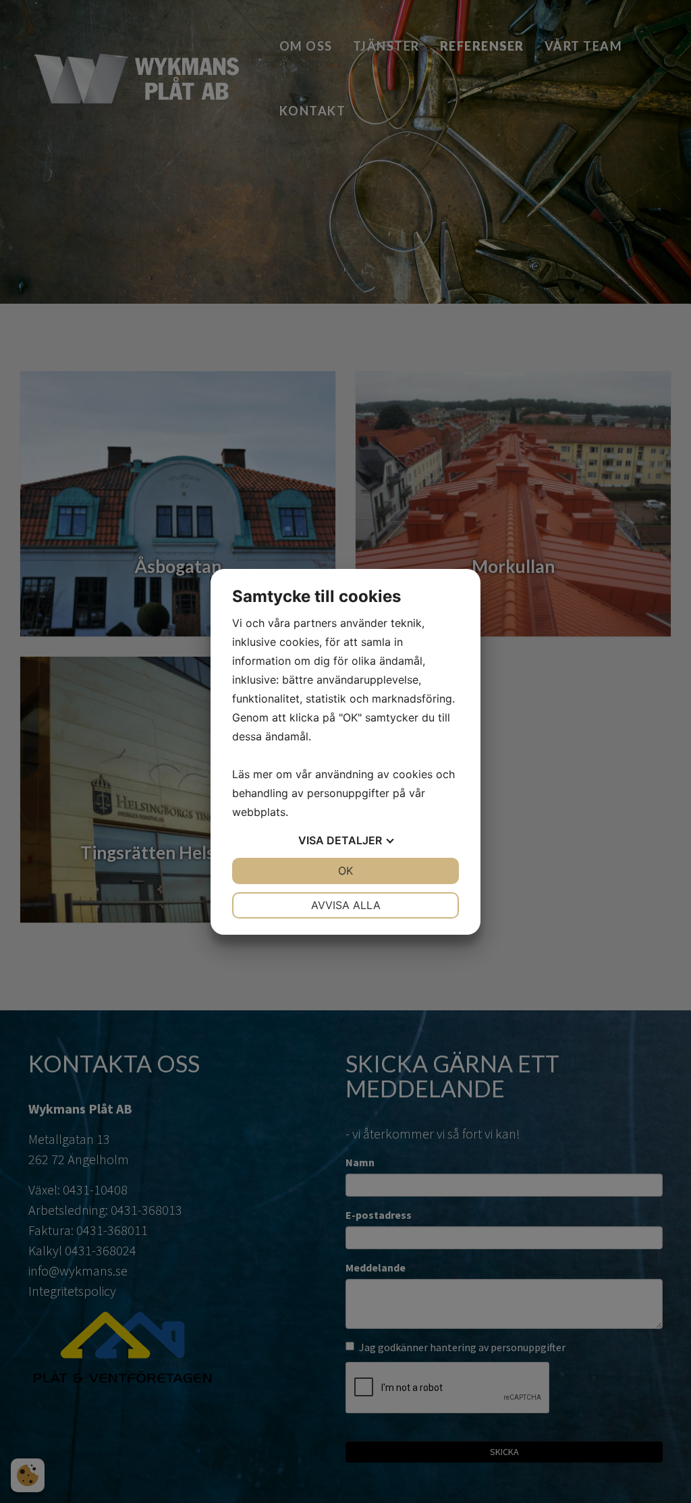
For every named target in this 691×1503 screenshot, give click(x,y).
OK (345, 870)
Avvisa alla (346, 905)
